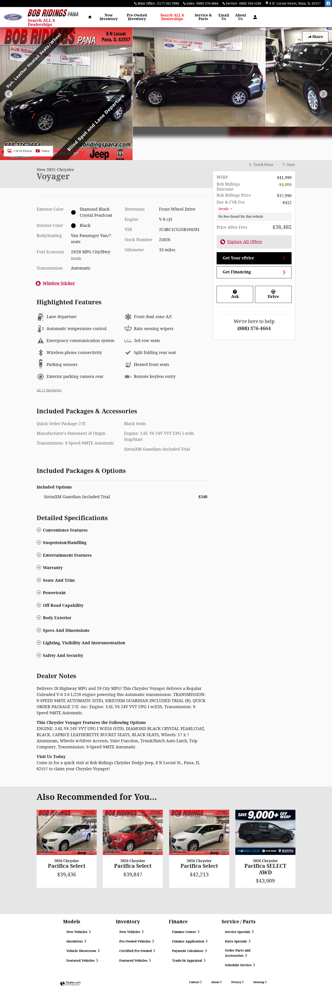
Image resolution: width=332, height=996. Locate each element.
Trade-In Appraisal (187, 961)
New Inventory (109, 17)
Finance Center (184, 932)
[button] (122, 530)
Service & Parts (203, 17)
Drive (273, 296)
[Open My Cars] (254, 17)
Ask (235, 296)
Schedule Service (239, 965)
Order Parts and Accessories (237, 953)
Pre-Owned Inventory (137, 17)
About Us (240, 17)
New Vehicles (77, 932)
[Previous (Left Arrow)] (9, 94)
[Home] (13, 17)
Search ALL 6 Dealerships (41, 23)
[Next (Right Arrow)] (323, 94)
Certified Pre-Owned (136, 951)
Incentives (75, 941)
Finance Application (188, 941)
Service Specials (238, 932)
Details (223, 209)
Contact (194, 982)
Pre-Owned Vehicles (135, 941)
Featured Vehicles (81, 961)
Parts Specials (236, 941)
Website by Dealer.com (70, 983)
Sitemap (258, 982)
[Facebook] (328, 3)
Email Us (223, 17)
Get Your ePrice (238, 258)
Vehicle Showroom (81, 951)
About (215, 982)
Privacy (236, 982)
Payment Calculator (188, 951)
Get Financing (237, 272)
